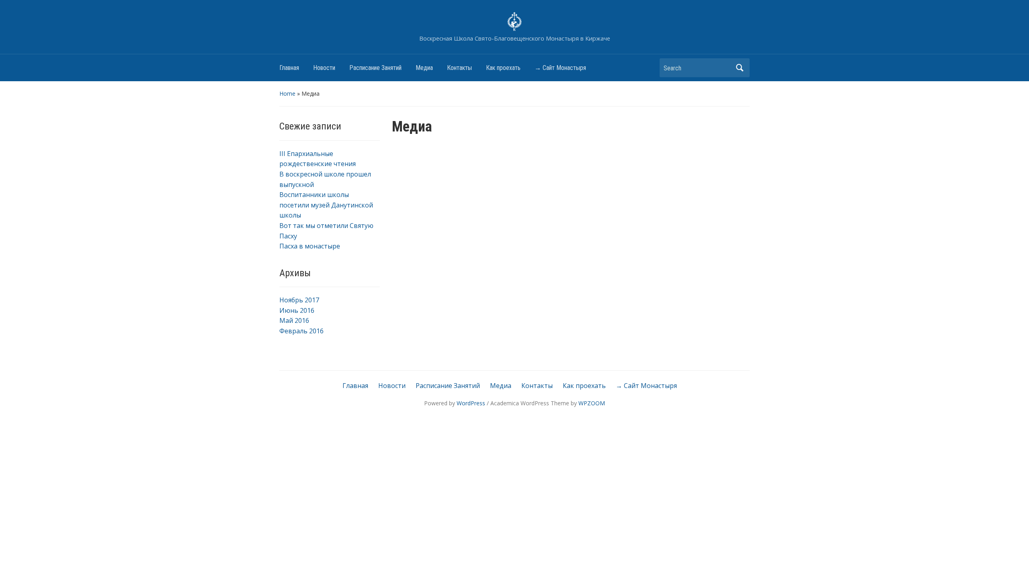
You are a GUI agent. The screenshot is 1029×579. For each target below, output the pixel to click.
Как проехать (503, 68)
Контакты (459, 68)
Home (287, 93)
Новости (324, 68)
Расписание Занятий (375, 68)
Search (740, 68)
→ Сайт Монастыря (560, 68)
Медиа (424, 68)
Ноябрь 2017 (299, 300)
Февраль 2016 (301, 330)
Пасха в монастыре (309, 246)
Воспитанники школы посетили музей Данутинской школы (326, 205)
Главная (289, 68)
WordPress (471, 403)
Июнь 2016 (296, 310)
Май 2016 (294, 320)
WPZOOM (591, 403)
